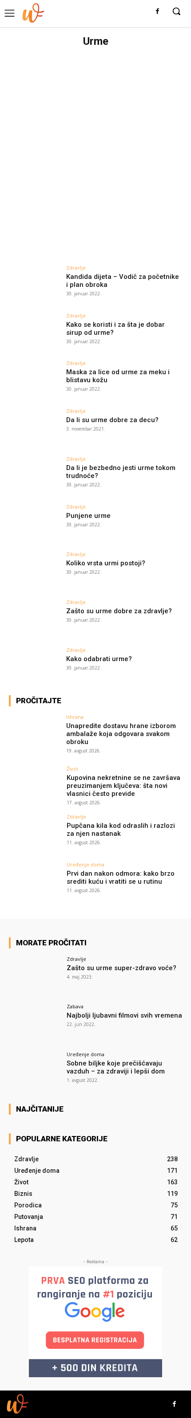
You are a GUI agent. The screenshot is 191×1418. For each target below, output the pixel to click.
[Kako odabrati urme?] (35, 666)
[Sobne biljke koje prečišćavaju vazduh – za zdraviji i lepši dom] (35, 1071)
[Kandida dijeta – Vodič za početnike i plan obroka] (35, 284)
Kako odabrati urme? (99, 659)
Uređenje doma (85, 864)
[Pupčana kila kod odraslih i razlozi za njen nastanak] (35, 833)
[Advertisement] (95, 151)
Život (72, 768)
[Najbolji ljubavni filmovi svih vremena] (35, 1023)
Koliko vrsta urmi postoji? (105, 563)
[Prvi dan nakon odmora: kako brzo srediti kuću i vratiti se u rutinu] (35, 881)
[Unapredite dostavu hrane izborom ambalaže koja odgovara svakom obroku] (35, 733)
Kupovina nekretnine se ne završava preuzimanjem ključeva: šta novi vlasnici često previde (123, 786)
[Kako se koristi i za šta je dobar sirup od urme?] (35, 332)
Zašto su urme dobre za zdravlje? (119, 611)
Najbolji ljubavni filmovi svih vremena (124, 1015)
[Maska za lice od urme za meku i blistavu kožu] (35, 380)
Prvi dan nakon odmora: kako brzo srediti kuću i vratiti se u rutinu (121, 877)
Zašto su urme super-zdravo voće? (121, 968)
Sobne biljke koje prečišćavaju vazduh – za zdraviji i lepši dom (116, 1067)
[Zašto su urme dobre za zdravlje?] (35, 618)
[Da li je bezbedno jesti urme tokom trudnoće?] (35, 475)
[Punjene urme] (35, 523)
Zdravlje (76, 267)
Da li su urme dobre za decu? (112, 420)
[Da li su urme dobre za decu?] (35, 427)
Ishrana (75, 716)
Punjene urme (88, 516)
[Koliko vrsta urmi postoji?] (35, 571)
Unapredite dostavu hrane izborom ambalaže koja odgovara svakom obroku (121, 734)
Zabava (75, 1006)
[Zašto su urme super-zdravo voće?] (35, 975)
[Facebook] (157, 12)
